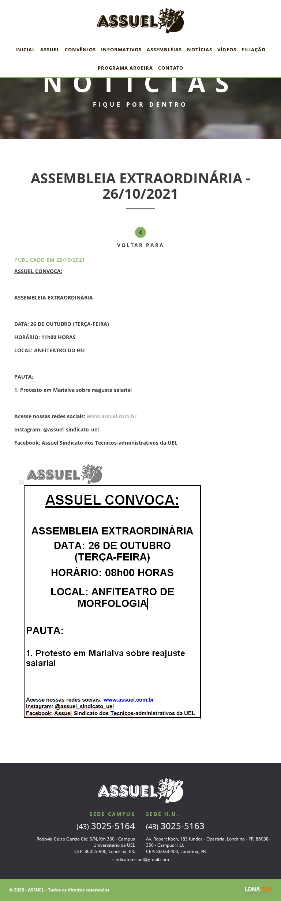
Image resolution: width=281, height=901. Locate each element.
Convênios (80, 49)
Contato (170, 68)
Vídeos (226, 49)
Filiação (253, 49)
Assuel (50, 49)
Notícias (199, 49)
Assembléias (164, 49)
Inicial (25, 49)
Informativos (121, 49)
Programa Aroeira (125, 68)
